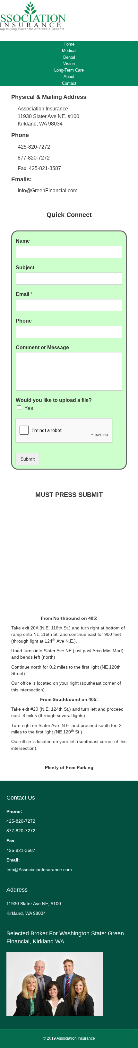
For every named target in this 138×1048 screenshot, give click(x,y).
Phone (24, 321)
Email (24, 294)
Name (23, 241)
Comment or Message (42, 347)
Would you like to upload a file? (54, 400)
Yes (28, 408)
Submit (28, 459)
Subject (25, 267)
